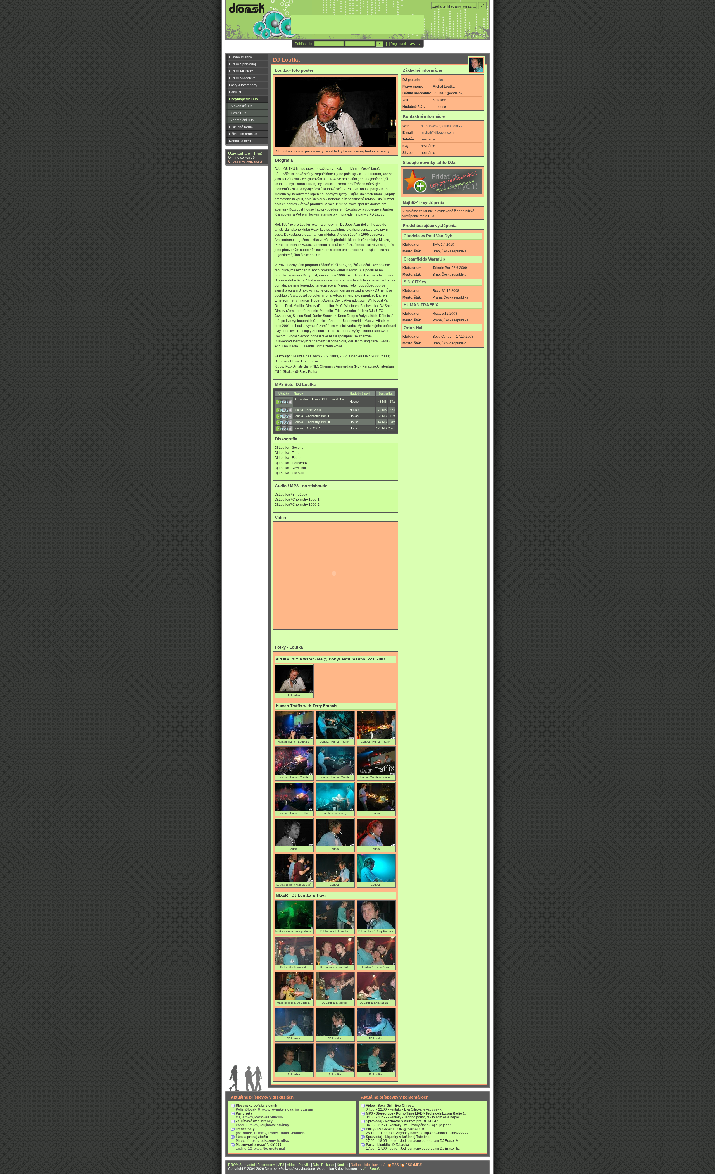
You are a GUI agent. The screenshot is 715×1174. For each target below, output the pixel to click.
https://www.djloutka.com (439, 126)
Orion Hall (413, 328)
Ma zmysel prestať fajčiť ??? (259, 1145)
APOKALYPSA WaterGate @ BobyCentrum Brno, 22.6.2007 (330, 659)
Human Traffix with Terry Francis (306, 706)
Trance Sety (245, 1129)
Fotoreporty (266, 1165)
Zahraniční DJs (242, 120)
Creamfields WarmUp (424, 259)
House (354, 401)
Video (291, 1165)
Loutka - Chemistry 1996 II (312, 422)
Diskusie (327, 1165)
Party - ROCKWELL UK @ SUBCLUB (395, 1129)
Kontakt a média (241, 141)
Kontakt (342, 1165)
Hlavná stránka (240, 57)
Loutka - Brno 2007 (307, 428)
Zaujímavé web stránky (254, 1121)
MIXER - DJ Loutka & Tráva (301, 895)
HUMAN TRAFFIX (421, 305)
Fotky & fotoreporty (243, 85)
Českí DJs (238, 113)
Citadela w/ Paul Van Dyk (428, 236)
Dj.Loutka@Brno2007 (291, 495)
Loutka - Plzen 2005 (307, 409)
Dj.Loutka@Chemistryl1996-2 (297, 505)
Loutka (438, 80)
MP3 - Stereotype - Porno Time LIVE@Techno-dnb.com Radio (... (416, 1113)
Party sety (244, 1113)
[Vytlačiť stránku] (412, 44)
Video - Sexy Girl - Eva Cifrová (390, 1106)
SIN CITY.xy (415, 282)
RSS (395, 1165)
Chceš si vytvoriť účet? (245, 161)
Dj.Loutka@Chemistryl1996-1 (297, 500)
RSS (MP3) (413, 1165)
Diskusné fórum (241, 127)
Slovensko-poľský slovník (256, 1106)
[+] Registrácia (397, 44)
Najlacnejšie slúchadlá (368, 1165)
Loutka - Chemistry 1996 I (311, 415)
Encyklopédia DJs (243, 99)
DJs (316, 1165)
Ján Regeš (371, 1169)
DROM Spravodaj (242, 64)
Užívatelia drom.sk (243, 134)
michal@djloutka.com (437, 133)
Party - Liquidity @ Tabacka (387, 1145)
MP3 (280, 1165)
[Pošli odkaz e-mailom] (418, 44)
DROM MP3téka (241, 71)
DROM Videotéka (242, 78)
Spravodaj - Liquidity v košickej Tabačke (398, 1137)
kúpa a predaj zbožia (252, 1137)
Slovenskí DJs (241, 106)
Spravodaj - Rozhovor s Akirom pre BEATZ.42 (402, 1121)
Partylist (235, 92)
